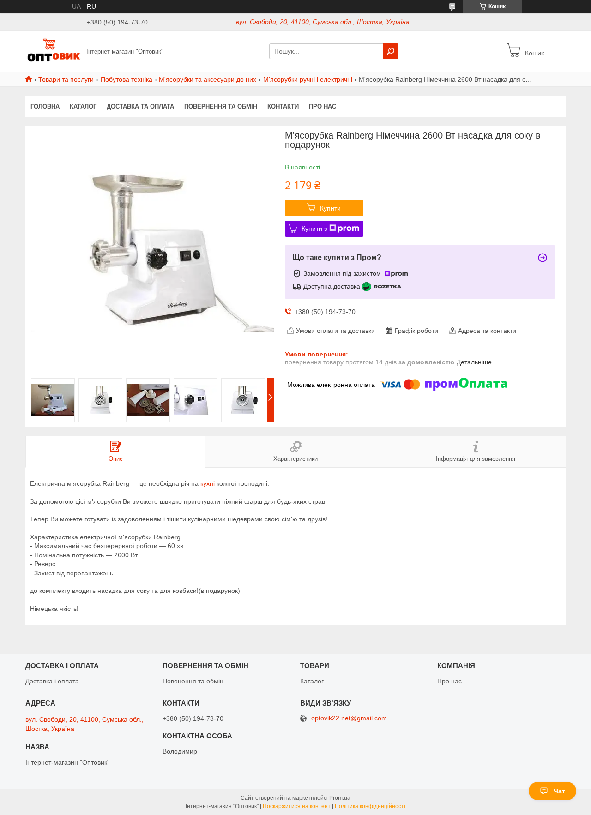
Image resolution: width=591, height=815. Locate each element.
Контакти (283, 106)
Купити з (314, 228)
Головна (45, 106)
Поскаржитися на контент (297, 806)
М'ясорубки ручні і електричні (307, 79)
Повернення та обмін (220, 106)
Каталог (83, 106)
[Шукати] (390, 51)
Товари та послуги (66, 79)
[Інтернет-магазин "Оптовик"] (53, 50)
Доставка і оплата (52, 681)
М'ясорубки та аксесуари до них (207, 79)
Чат (559, 791)
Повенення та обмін (193, 681)
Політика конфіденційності (370, 806)
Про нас (322, 106)
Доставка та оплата (140, 106)
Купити (330, 208)
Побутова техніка (126, 79)
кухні (207, 483)
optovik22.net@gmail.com (349, 718)
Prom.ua (339, 798)
